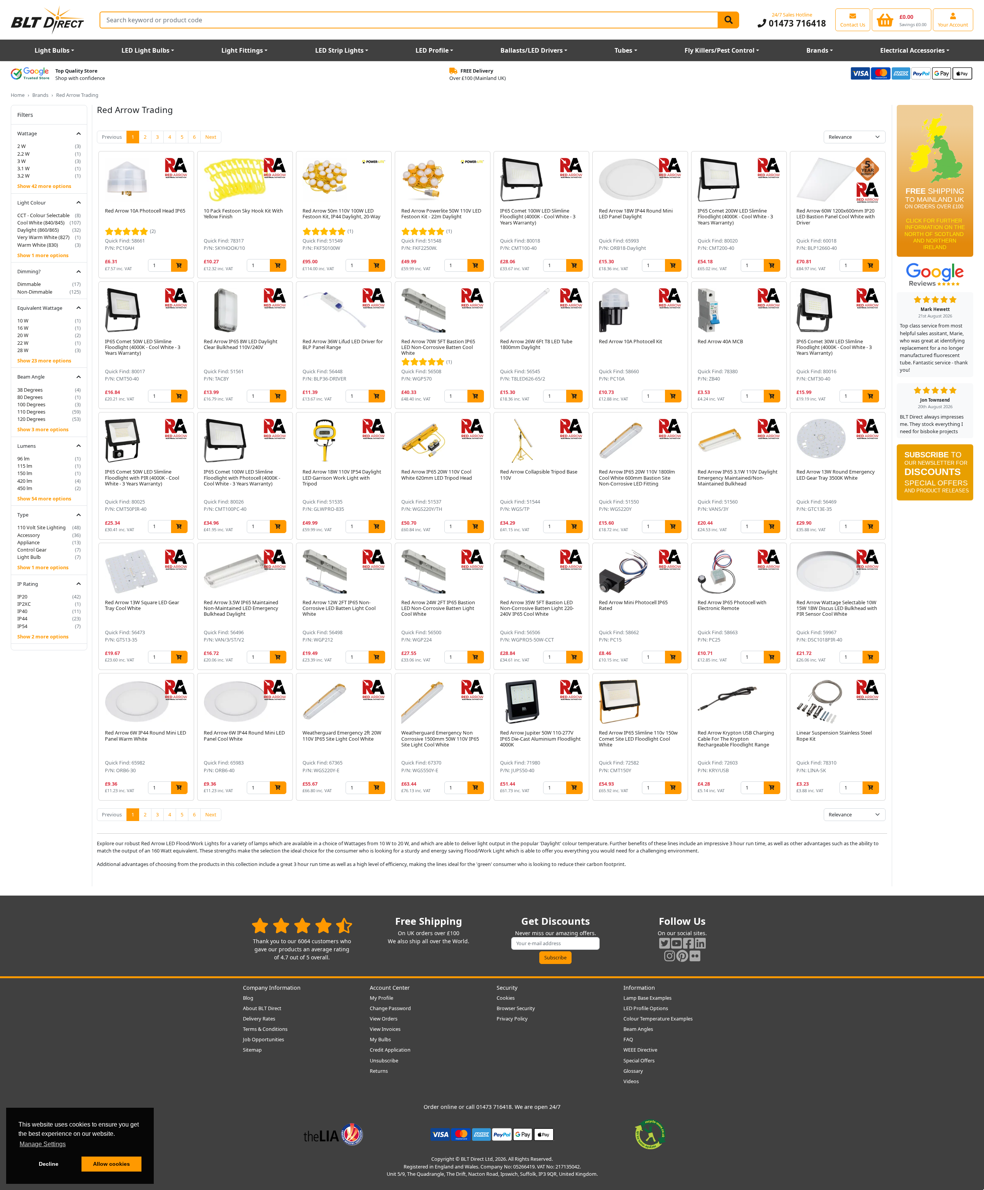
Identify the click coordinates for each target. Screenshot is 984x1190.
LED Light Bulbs (145, 50)
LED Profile (432, 50)
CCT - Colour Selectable (43, 215)
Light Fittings (242, 50)
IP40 (22, 611)
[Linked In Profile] (700, 943)
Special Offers (639, 1060)
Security (507, 987)
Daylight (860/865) (38, 229)
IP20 (22, 596)
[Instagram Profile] (669, 955)
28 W (22, 350)
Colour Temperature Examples (658, 1018)
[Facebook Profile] (688, 943)
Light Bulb (29, 556)
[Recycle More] (650, 1133)
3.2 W (23, 175)
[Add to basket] (179, 265)
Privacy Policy (512, 1018)
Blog (248, 997)
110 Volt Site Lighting (41, 527)
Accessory (28, 535)
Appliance (28, 542)
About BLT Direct (262, 1008)
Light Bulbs (52, 50)
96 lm (23, 458)
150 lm (24, 473)
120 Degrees (31, 419)
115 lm (24, 465)
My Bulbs (380, 1039)
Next (210, 136)
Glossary (633, 1070)
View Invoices (385, 1028)
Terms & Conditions (265, 1028)
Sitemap (252, 1049)
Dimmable (29, 284)
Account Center (390, 987)
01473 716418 (796, 23)
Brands (817, 50)
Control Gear (32, 549)
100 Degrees (31, 404)
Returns (379, 1070)
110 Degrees (31, 411)
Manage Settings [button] (43, 1144)
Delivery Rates (259, 1018)
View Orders (383, 1018)
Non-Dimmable (34, 291)
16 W (22, 327)
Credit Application (390, 1049)
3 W (21, 161)
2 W (21, 146)
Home (18, 94)
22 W (22, 342)
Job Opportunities (263, 1039)
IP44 (22, 618)
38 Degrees (30, 389)
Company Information (272, 987)
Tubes (623, 50)
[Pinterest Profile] (682, 955)
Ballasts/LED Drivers (531, 50)
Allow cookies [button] (111, 1164)
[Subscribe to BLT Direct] (935, 475)
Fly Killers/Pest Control (720, 50)
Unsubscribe (384, 1060)
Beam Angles (638, 1028)
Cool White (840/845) (41, 222)
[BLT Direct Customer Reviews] (301, 925)
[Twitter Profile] (664, 943)
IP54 (22, 626)
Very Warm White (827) (43, 237)
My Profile (381, 997)
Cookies (506, 997)
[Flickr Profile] (695, 955)
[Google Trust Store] (30, 74)
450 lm (24, 488)
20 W (22, 335)
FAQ (628, 1039)
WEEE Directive (640, 1049)
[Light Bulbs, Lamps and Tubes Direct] (48, 20)
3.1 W (23, 168)
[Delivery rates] (935, 183)
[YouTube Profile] (676, 943)
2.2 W (23, 153)
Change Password (390, 1008)
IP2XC (24, 603)
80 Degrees (30, 397)
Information (639, 987)
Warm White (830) (37, 244)
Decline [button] (48, 1164)
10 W (22, 320)
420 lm (24, 480)
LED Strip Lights (339, 50)
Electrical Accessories (912, 50)
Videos (631, 1081)
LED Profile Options (645, 1008)
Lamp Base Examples (647, 997)
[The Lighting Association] (333, 1133)
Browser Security (516, 1008)
